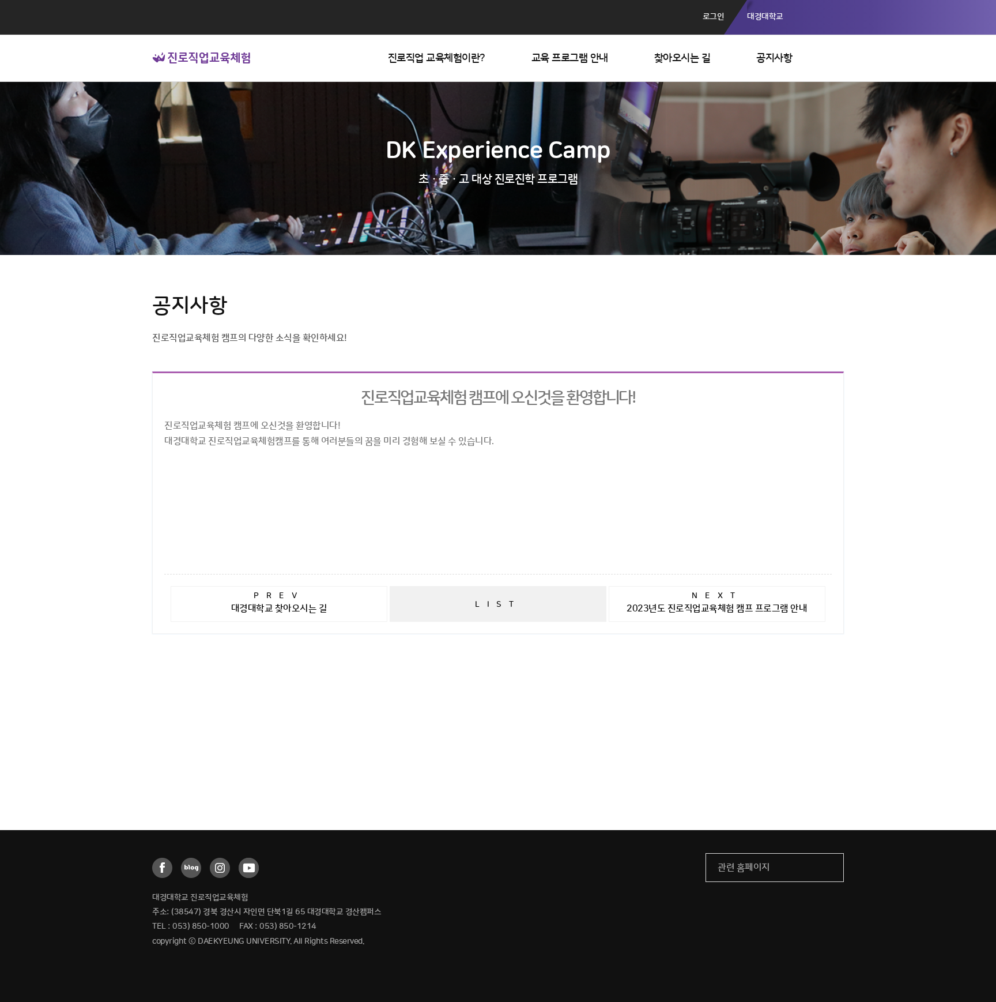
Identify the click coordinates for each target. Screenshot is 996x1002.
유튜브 (249, 868)
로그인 (714, 16)
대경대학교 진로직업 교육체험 (201, 57)
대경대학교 (765, 16)
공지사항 (774, 58)
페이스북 (162, 868)
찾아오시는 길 (682, 58)
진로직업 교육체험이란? (436, 58)
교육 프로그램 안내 (569, 58)
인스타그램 (220, 868)
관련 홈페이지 (744, 867)
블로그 (191, 868)
